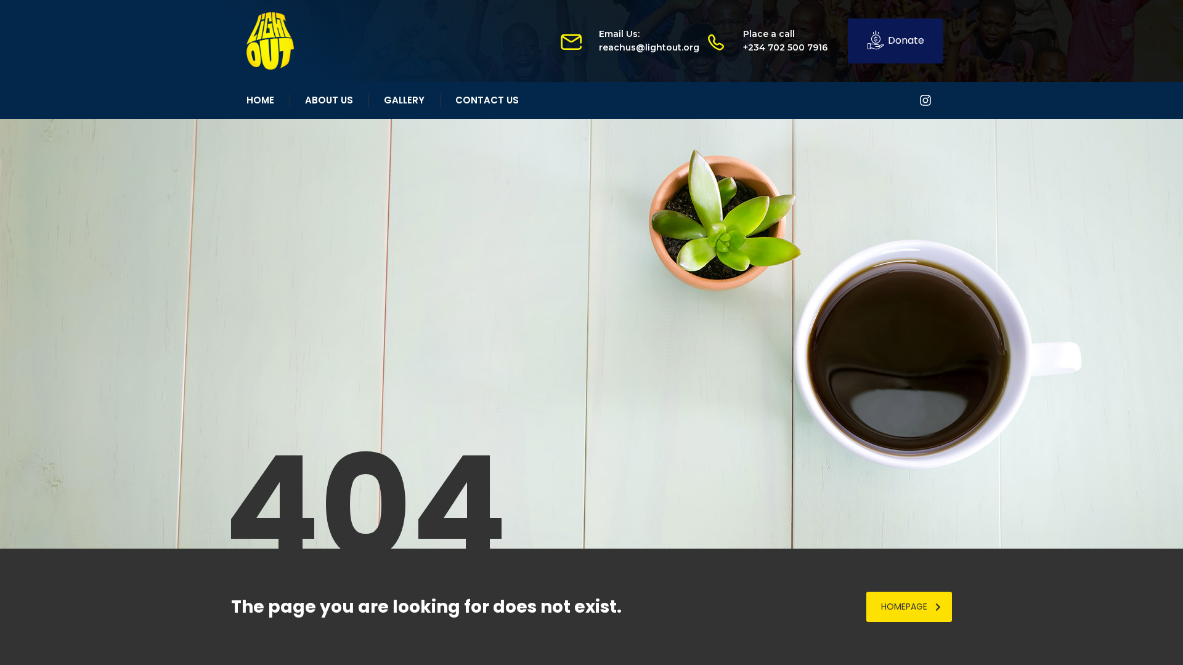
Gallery (404, 100)
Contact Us (487, 100)
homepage (904, 606)
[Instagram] (925, 100)
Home (260, 100)
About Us (329, 100)
